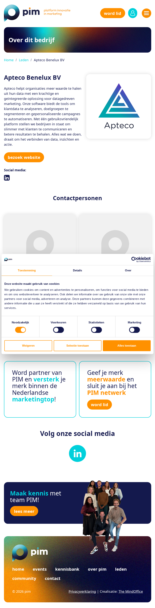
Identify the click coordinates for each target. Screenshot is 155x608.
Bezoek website (24, 157)
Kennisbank (67, 569)
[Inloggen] (132, 13)
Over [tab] (128, 270)
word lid (112, 13)
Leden (24, 60)
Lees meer (24, 511)
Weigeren (28, 345)
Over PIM (97, 569)
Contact (52, 578)
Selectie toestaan (77, 345)
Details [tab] (77, 270)
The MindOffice (131, 591)
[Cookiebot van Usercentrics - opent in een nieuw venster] (134, 259)
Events (40, 569)
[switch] (58, 330)
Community (24, 578)
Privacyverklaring (82, 591)
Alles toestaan (126, 345)
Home (9, 60)
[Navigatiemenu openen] (146, 13)
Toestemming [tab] (27, 270)
